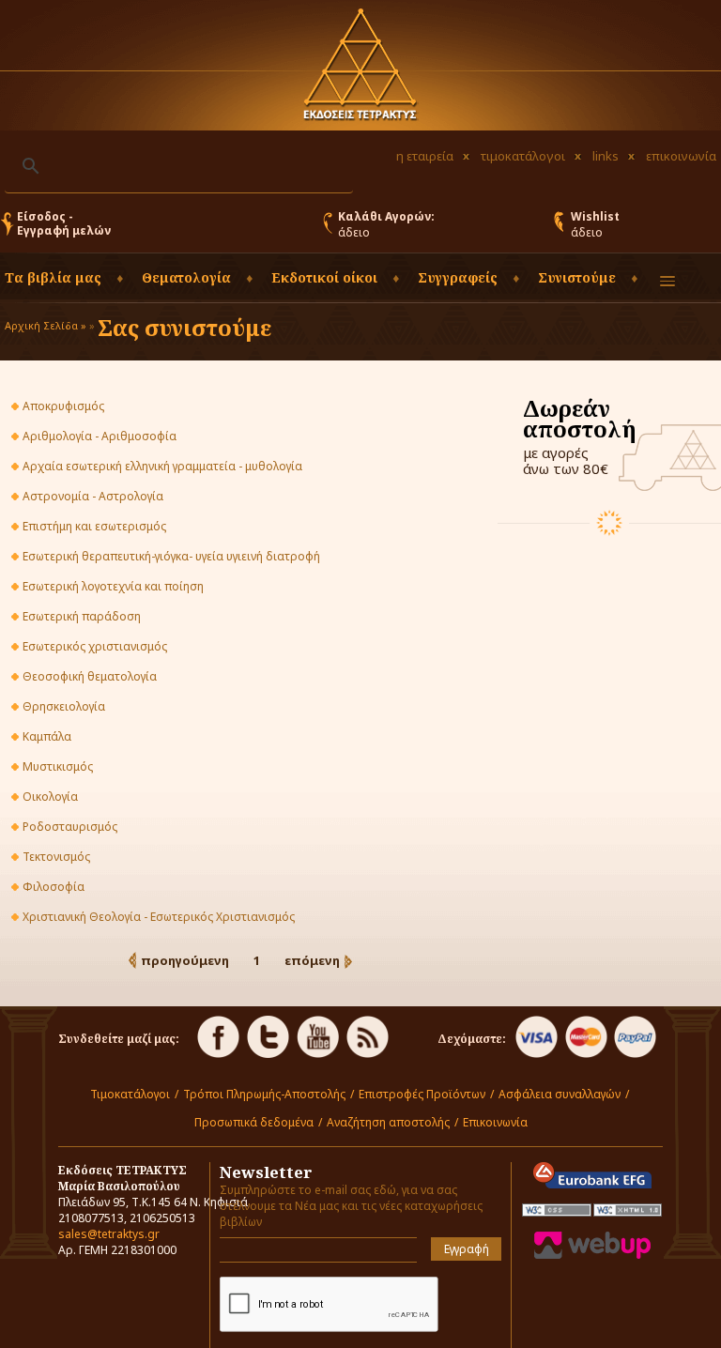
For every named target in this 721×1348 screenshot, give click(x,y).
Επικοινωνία (495, 1122)
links (605, 155)
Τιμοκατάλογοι (130, 1094)
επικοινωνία (681, 155)
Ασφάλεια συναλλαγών (560, 1094)
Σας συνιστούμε (184, 327)
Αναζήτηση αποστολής (388, 1122)
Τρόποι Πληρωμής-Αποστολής (264, 1094)
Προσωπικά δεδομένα (254, 1122)
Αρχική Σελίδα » (45, 325)
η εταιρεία (424, 155)
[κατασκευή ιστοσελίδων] (592, 1255)
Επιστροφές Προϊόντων (422, 1094)
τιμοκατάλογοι (523, 155)
